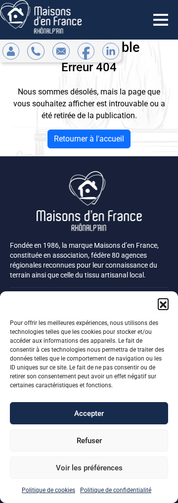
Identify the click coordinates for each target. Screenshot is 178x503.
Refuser (89, 440)
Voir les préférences (89, 467)
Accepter (89, 413)
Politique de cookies (48, 490)
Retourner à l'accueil (89, 138)
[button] (163, 304)
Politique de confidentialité (115, 490)
